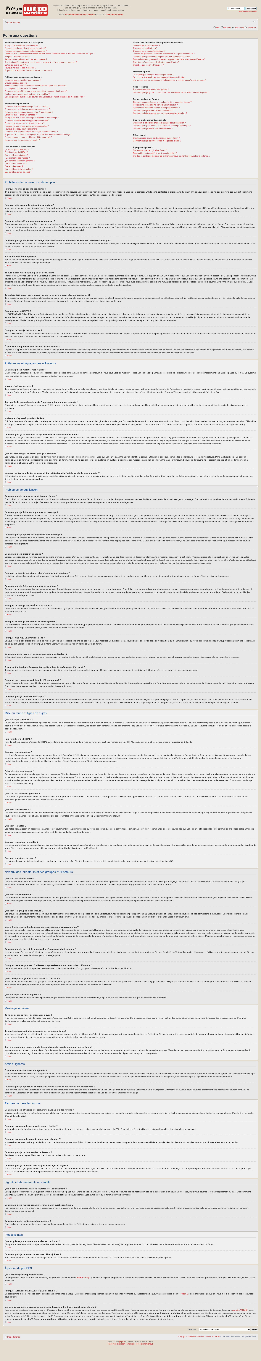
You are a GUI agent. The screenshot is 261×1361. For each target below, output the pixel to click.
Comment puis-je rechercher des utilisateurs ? (153, 110)
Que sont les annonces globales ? (19, 161)
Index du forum (13, 22)
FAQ (218, 27)
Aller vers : (192, 1329)
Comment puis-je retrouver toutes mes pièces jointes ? (157, 141)
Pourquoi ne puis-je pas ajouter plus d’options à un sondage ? (31, 118)
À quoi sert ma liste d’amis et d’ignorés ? (151, 90)
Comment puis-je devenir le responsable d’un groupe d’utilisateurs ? (162, 56)
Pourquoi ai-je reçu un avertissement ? (21, 129)
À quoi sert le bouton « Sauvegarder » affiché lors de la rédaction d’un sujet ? (38, 134)
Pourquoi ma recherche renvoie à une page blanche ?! (156, 108)
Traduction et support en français (121, 1344)
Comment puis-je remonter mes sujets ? (22, 140)
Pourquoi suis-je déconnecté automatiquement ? (26, 51)
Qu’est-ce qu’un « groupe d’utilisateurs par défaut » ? (156, 62)
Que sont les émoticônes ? (16, 155)
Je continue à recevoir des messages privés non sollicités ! (159, 77)
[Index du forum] (27, 10)
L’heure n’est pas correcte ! (16, 83)
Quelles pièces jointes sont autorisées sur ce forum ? (156, 138)
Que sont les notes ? (14, 166)
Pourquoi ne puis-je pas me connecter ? (22, 45)
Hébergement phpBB (144, 1344)
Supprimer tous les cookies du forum (203, 1337)
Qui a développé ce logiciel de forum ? (150, 150)
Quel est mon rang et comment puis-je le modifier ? (27, 94)
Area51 (184, 1294)
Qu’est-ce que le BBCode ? (17, 149)
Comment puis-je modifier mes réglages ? (23, 80)
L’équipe (181, 1337)
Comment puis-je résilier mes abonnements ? (153, 128)
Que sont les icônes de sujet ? (18, 172)
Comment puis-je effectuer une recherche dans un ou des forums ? (162, 102)
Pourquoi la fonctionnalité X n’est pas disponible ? (155, 153)
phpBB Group (83, 1277)
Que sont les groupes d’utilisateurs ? (149, 51)
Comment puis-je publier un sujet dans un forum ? (26, 106)
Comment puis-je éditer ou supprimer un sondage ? (27, 120)
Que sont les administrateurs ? (146, 45)
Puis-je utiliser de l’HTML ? (16, 152)
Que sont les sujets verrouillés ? (19, 169)
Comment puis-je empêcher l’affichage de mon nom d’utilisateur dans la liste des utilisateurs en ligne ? (49, 54)
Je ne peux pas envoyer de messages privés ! (153, 74)
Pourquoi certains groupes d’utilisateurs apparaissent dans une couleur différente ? (169, 59)
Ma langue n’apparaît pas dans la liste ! (22, 88)
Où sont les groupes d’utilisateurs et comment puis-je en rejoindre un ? (164, 54)
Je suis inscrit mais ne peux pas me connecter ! (26, 59)
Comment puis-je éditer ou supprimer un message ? (27, 109)
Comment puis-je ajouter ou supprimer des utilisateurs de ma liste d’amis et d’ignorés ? (171, 92)
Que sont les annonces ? (16, 163)
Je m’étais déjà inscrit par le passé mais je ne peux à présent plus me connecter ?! (41, 62)
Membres (227, 27)
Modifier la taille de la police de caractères (254, 21)
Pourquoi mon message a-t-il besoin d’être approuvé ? (28, 137)
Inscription (239, 27)
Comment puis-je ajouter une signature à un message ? (29, 112)
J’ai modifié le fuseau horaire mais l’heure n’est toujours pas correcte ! (35, 85)
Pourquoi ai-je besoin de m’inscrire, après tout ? (25, 48)
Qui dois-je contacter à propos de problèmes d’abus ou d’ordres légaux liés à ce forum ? (171, 156)
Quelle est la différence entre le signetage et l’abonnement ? (159, 123)
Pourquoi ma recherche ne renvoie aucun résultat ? (155, 105)
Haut (9, 198)
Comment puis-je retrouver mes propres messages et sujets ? (160, 113)
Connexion (251, 27)
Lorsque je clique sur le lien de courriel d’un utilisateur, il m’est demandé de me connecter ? (44, 97)
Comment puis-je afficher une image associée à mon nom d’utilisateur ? (36, 91)
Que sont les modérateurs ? (145, 48)
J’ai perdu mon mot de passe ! (18, 56)
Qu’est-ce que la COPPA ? (16, 65)
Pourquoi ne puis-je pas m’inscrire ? (20, 68)
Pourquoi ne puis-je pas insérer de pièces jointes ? (27, 126)
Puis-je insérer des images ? (17, 158)
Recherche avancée (247, 11)
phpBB (122, 1342)
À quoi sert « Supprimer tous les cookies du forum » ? (28, 70)
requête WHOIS (239, 1310)
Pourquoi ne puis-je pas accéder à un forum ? (24, 123)
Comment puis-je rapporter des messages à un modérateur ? (31, 131)
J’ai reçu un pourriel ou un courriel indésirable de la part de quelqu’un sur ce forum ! (169, 80)
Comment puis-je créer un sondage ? (21, 115)
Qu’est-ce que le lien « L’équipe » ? (148, 65)
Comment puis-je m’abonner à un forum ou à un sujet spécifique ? (162, 125)
